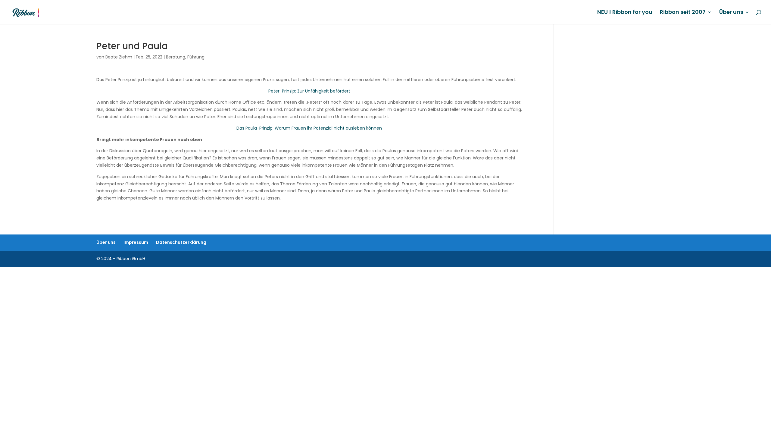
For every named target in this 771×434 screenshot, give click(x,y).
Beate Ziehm (118, 57)
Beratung (175, 57)
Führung (195, 57)
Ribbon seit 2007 (683, 13)
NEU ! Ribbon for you (624, 13)
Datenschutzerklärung (181, 242)
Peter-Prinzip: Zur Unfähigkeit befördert (309, 91)
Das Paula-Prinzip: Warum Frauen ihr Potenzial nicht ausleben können (309, 128)
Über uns (731, 13)
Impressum (135, 242)
